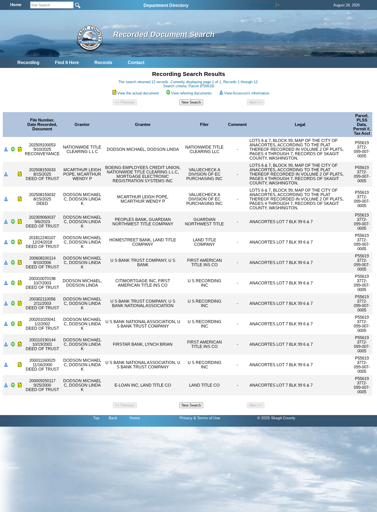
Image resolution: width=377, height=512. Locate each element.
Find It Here (67, 62)
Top (96, 418)
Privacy (186, 418)
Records (103, 62)
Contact (136, 62)
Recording (28, 62)
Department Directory (166, 5)
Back (113, 418)
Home (134, 418)
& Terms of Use (206, 418)
